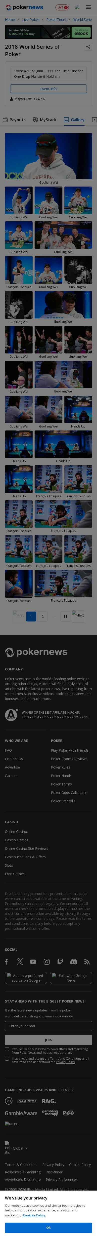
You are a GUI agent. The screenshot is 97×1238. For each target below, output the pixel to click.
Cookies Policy (34, 1215)
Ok (48, 1227)
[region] (48, 1214)
